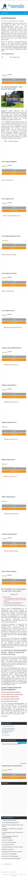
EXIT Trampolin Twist (8, 54)
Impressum (11, 874)
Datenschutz (5, 874)
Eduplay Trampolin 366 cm (9, 385)
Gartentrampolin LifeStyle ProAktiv (10, 699)
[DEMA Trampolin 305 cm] (14, 448)
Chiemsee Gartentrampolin (9, 534)
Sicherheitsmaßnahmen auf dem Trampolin (12, 847)
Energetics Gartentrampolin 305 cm (12, 348)
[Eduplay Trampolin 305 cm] (14, 411)
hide (17, 594)
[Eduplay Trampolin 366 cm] (14, 373)
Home (2, 864)
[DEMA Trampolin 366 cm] (14, 485)
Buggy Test (14, 875)
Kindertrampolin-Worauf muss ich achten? (12, 851)
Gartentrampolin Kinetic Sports (9, 701)
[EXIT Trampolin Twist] (14, 64)
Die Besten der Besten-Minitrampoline (11, 858)
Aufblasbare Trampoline (8, 849)
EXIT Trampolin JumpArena (9, 161)
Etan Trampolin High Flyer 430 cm (11, 236)
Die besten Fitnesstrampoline (9, 842)
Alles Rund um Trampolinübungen (10, 856)
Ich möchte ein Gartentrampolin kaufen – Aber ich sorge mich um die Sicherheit (13, 603)
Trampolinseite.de (12, 872)
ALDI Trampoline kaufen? (8, 844)
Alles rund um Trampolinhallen (9, 854)
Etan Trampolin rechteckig (9, 273)
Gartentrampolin (6, 597)
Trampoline (24, 658)
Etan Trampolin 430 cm (8, 310)
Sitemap (16, 874)
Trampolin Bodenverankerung (9, 820)
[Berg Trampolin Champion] (14, 560)
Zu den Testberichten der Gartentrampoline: (14, 605)
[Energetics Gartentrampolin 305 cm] (14, 336)
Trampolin (4, 13)
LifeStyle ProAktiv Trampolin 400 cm (12, 766)
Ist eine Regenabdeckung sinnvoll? (10, 822)
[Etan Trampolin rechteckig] (14, 262)
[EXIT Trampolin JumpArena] (14, 150)
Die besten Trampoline (7, 840)
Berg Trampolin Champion (9, 571)
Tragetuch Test (22, 874)
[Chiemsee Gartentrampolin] (14, 522)
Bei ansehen (14, 82)
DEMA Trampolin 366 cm (8, 497)
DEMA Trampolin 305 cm (8, 459)
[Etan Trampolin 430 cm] (14, 299)
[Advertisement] (14, 799)
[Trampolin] (14, 6)
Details (14, 79)
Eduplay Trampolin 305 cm (9, 422)
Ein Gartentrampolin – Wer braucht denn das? (14, 598)
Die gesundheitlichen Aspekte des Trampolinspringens (10, 837)
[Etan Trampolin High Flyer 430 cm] (14, 224)
